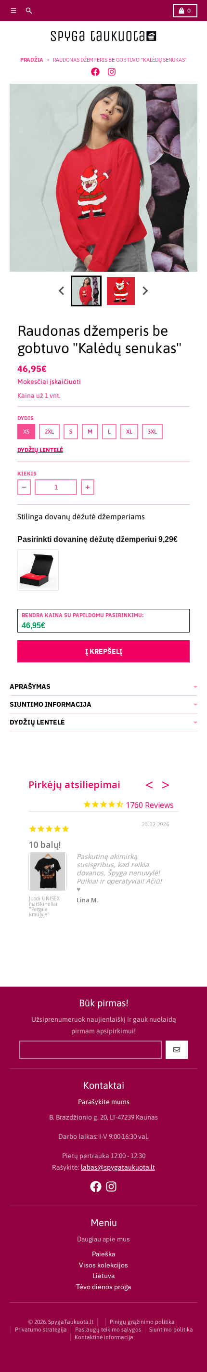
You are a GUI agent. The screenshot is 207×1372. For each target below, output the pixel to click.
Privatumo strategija (41, 1329)
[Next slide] (145, 291)
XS (26, 431)
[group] (86, 291)
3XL (152, 431)
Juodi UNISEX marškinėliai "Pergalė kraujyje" (44, 907)
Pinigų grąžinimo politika (142, 1322)
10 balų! (44, 844)
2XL (49, 431)
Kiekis (27, 473)
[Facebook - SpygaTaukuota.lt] (95, 72)
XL (129, 431)
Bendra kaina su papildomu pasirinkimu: (83, 615)
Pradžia (31, 59)
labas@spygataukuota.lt (118, 1167)
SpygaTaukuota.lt (70, 1322)
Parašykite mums (103, 1102)
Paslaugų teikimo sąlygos (108, 1329)
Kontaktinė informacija (104, 1337)
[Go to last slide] (62, 291)
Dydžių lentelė (40, 449)
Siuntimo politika (171, 1329)
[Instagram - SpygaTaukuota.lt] (111, 72)
